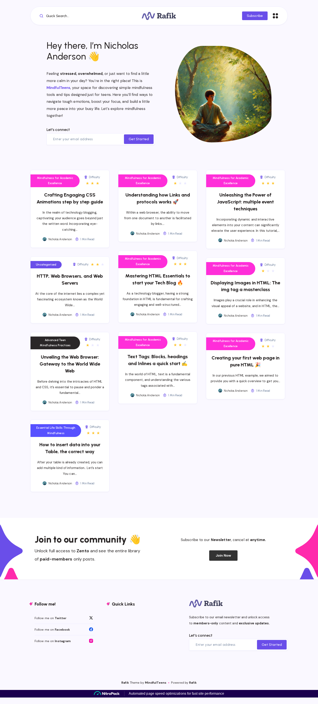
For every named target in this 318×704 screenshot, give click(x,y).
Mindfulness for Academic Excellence (55, 180)
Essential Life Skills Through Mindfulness (55, 430)
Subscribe (255, 16)
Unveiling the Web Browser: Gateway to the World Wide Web (70, 364)
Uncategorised (46, 264)
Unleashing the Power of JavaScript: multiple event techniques (245, 202)
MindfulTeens (58, 87)
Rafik (125, 683)
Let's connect (58, 129)
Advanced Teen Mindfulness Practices (55, 342)
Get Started (139, 139)
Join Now (223, 555)
